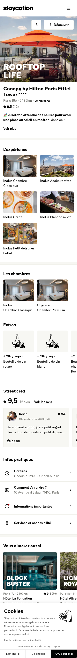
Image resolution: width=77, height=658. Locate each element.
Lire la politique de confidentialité (22, 640)
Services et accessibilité (32, 523)
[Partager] (36, 25)
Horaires (20, 471)
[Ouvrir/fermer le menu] (69, 8)
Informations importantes (33, 506)
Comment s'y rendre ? (30, 487)
